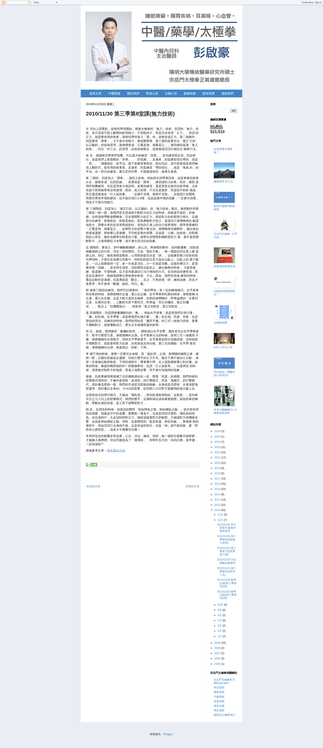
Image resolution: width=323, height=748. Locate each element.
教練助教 (190, 93)
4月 (220, 625)
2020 (217, 462)
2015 (217, 489)
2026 (217, 431)
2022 (217, 452)
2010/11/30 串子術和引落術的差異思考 (226, 527)
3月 (220, 630)
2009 (217, 642)
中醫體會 (114, 93)
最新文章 (95, 93)
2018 (217, 473)
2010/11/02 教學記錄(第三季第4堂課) (227, 594)
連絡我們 (227, 93)
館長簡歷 (209, 93)
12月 (221, 514)
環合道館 (219, 710)
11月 (221, 520)
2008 (217, 648)
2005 (217, 663)
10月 (221, 604)
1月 (220, 636)
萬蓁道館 (219, 692)
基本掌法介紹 (116, 450)
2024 (217, 441)
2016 (217, 483)
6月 (220, 615)
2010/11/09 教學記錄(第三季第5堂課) (227, 583)
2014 (217, 494)
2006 (217, 658)
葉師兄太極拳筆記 (224, 714)
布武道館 (219, 687)
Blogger (168, 734)
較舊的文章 (192, 486)
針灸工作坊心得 (223, 347)
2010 (217, 510)
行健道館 (219, 696)
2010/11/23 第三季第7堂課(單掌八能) (226, 551)
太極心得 (171, 93)
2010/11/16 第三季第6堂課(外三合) (226, 571)
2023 (217, 447)
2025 (217, 436)
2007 (217, 653)
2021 (217, 457)
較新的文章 (93, 486)
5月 (220, 620)
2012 (217, 499)
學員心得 (152, 93)
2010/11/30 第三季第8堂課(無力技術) (226, 539)
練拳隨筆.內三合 (223, 181)
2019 (217, 468)
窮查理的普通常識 (224, 266)
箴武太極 (219, 705)
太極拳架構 (220, 322)
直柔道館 (219, 701)
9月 (220, 610)
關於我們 (133, 93)
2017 (217, 478)
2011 (217, 504)
